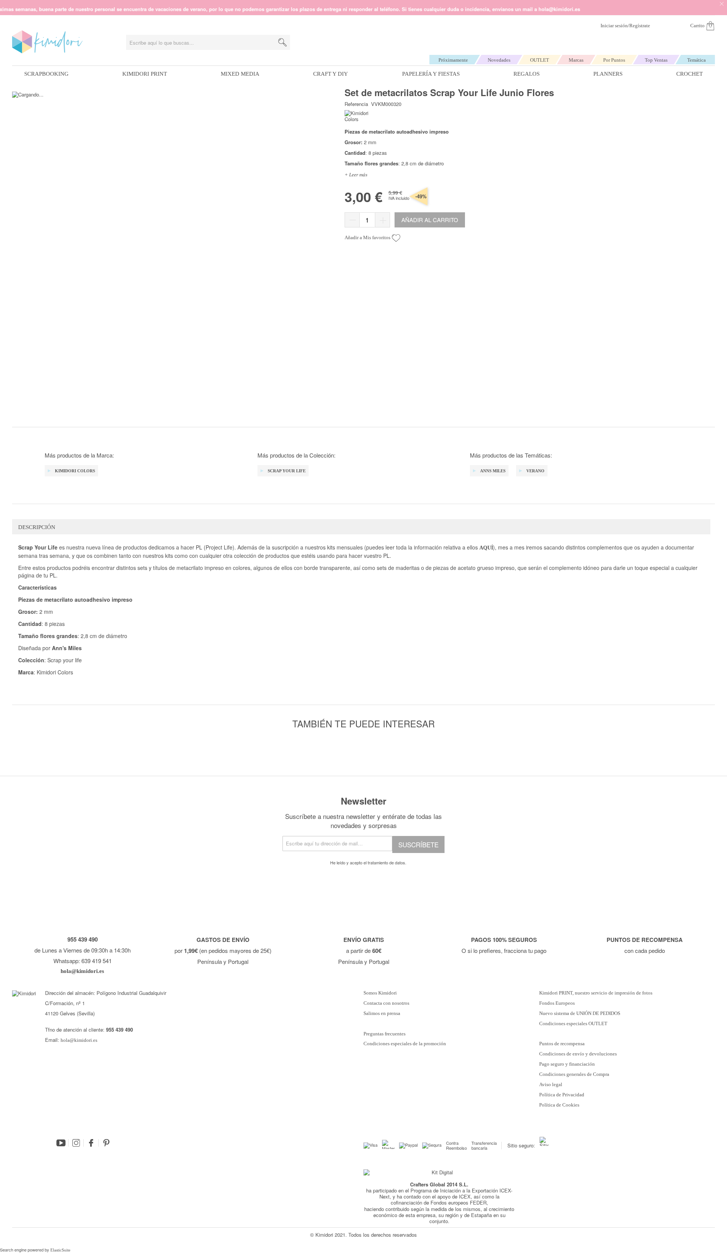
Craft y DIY (330, 74)
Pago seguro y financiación (567, 1064)
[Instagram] (76, 1143)
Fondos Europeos (557, 1003)
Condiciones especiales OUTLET (573, 1023)
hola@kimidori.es (79, 1040)
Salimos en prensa (382, 1013)
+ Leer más (356, 174)
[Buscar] (282, 42)
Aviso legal (550, 1084)
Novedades (499, 60)
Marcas (576, 60)
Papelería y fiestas (431, 74)
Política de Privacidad (561, 1094)
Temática (696, 60)
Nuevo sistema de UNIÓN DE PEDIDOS (579, 1013)
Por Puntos (614, 60)
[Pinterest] (106, 1143)
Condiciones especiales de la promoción (405, 1043)
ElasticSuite (60, 1250)
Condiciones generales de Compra (574, 1074)
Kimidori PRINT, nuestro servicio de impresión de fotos (595, 993)
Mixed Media (240, 74)
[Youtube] (61, 1143)
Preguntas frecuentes (385, 1034)
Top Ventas (656, 60)
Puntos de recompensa (562, 1043)
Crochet (689, 74)
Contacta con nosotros (386, 1003)
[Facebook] (91, 1143)
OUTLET (539, 60)
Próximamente (453, 60)
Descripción (36, 527)
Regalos (526, 74)
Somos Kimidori (380, 993)
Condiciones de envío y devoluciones (578, 1054)
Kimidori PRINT (144, 74)
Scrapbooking (46, 74)
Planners (607, 74)
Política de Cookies (559, 1105)
